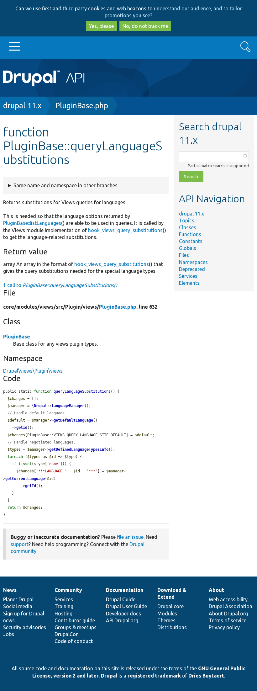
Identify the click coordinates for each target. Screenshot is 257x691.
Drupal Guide (120, 599)
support (20, 544)
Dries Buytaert (206, 675)
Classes (187, 227)
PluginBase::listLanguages (32, 223)
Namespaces (193, 262)
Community (68, 590)
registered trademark (154, 675)
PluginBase (16, 336)
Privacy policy (224, 627)
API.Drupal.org (122, 620)
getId (21, 427)
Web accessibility (228, 599)
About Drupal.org (228, 613)
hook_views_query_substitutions (125, 230)
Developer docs (123, 613)
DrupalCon (67, 634)
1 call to (60, 285)
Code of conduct (74, 641)
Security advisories (24, 627)
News (10, 590)
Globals (187, 248)
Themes (166, 620)
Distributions (172, 627)
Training (64, 606)
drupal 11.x (22, 105)
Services (188, 276)
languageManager (67, 406)
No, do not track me (145, 26)
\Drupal (39, 406)
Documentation (124, 590)
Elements (189, 283)
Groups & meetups (76, 627)
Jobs (8, 634)
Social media (17, 606)
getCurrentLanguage (25, 478)
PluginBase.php (81, 105)
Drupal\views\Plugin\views (33, 371)
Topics (186, 220)
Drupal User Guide (126, 606)
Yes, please (101, 26)
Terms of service (227, 620)
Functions (190, 234)
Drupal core (170, 606)
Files (184, 255)
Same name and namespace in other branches (65, 185)
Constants (190, 241)
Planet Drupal (18, 599)
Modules (167, 613)
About (216, 590)
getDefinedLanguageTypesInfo (78, 449)
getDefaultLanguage (73, 420)
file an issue (130, 537)
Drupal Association (230, 606)
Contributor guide (75, 620)
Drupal (109, 675)
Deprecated (192, 269)
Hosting (63, 613)
